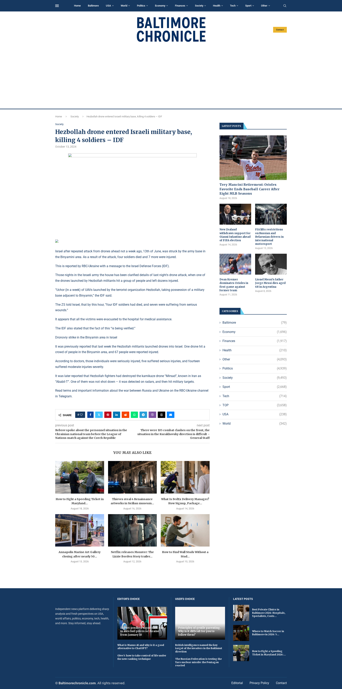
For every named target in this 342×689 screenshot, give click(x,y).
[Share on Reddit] (125, 415)
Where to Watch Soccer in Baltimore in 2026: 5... (268, 633)
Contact (280, 29)
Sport (248, 5)
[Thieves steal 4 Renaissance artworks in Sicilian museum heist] (132, 477)
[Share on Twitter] (99, 415)
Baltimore (93, 5)
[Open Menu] (57, 6)
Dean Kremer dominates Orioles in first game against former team (233, 285)
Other (264, 5)
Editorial (237, 683)
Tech (233, 5)
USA (108, 5)
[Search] (285, 6)
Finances (180, 5)
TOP (254, 405)
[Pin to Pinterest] (107, 415)
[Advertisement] (171, 75)
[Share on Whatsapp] (134, 415)
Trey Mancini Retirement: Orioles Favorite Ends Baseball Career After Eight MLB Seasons (249, 189)
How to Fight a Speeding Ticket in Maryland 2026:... (269, 653)
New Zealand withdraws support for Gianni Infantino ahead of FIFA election (235, 235)
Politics (141, 5)
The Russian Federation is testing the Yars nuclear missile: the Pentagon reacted (198, 662)
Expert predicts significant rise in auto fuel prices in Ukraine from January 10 (142, 631)
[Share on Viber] (152, 415)
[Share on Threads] (161, 415)
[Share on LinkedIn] (116, 415)
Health (216, 5)
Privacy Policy (259, 683)
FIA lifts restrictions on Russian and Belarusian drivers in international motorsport (269, 237)
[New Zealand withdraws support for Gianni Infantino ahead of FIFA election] (235, 214)
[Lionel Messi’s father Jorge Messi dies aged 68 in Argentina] (271, 264)
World (124, 5)
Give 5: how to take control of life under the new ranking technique (141, 657)
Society (199, 5)
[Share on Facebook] (90, 415)
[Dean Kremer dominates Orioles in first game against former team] (235, 264)
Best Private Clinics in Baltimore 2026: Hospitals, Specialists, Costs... (268, 613)
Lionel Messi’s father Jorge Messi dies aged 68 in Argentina (270, 283)
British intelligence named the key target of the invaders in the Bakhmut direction (198, 648)
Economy (160, 5)
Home (77, 5)
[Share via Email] (170, 415)
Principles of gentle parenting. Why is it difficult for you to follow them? (199, 631)
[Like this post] (81, 415)
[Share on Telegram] (143, 415)
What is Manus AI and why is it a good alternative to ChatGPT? (140, 647)
